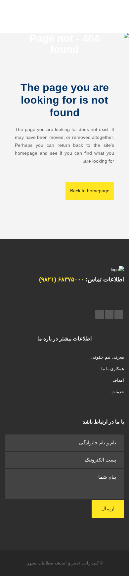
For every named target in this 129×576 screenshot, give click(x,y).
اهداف (118, 380)
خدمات (117, 391)
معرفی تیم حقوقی (107, 357)
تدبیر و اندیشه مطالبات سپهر (53, 562)
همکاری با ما (112, 368)
